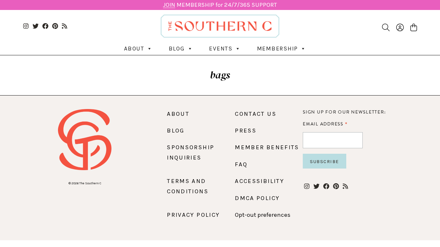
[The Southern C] (220, 26)
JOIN (169, 4)
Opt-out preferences (263, 214)
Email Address (325, 123)
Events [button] (221, 48)
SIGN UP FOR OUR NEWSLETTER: (344, 112)
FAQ (241, 164)
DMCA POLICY (257, 198)
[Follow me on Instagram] (26, 27)
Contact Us (255, 113)
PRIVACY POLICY (193, 214)
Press (245, 130)
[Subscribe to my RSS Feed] (65, 27)
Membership (277, 48)
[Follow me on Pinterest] (55, 27)
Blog (177, 48)
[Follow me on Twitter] (36, 27)
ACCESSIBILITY (259, 181)
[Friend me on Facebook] (45, 27)
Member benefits (267, 147)
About (134, 48)
